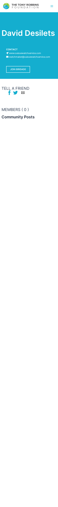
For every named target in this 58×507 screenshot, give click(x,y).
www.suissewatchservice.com (25, 53)
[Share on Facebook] (9, 92)
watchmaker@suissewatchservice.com (29, 56)
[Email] (22, 92)
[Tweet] (15, 92)
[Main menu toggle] (52, 6)
